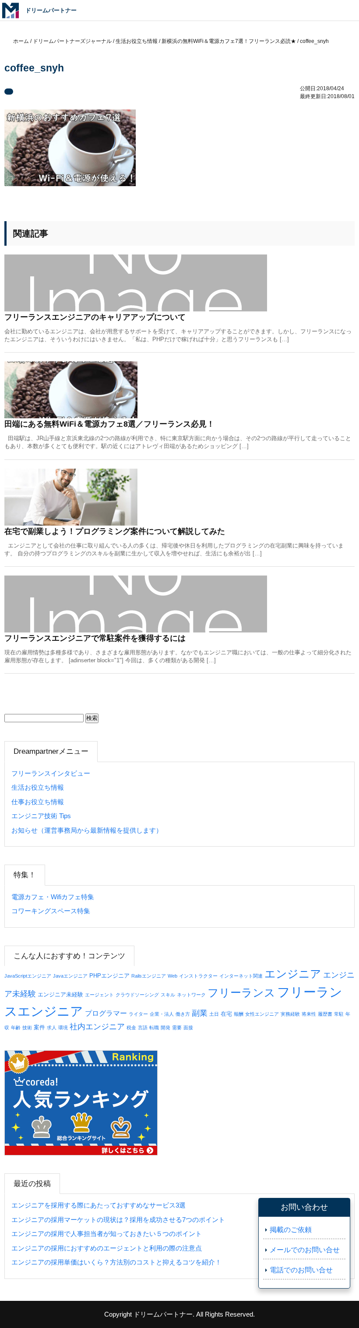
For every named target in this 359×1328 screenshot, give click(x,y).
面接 (188, 1027)
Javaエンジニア (70, 975)
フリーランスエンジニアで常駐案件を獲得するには (95, 638)
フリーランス (241, 993)
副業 (200, 1012)
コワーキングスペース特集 (50, 911)
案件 (39, 1027)
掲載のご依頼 (291, 1229)
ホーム (21, 41)
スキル (168, 994)
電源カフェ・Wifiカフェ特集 (52, 897)
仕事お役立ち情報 (37, 801)
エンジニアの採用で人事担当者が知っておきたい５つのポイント (106, 1233)
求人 (51, 1027)
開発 (165, 1027)
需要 (177, 1027)
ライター (138, 1014)
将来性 (309, 1014)
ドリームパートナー (163, 1314)
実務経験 (290, 1014)
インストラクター (198, 975)
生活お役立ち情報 (37, 787)
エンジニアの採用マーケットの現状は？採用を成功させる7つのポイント (118, 1219)
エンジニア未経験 (60, 994)
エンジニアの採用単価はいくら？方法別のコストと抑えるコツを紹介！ (116, 1262)
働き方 (183, 1014)
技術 (27, 1027)
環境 (63, 1027)
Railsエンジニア (148, 975)
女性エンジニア (262, 1014)
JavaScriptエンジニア (27, 975)
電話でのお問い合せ (301, 1270)
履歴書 (325, 1014)
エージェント (99, 994)
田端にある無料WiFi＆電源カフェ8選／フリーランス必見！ (109, 424)
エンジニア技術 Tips (41, 815)
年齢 (16, 1027)
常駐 (339, 1014)
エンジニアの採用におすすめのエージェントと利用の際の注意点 (106, 1248)
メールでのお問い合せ (305, 1250)
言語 (143, 1027)
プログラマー (106, 1013)
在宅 (226, 1013)
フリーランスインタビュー (50, 773)
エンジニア (292, 974)
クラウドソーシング (137, 994)
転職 (154, 1027)
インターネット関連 (241, 975)
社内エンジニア (97, 1026)
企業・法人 (162, 1014)
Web (172, 975)
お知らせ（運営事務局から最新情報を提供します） (86, 830)
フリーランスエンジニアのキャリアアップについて (95, 317)
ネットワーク (191, 994)
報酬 (238, 1014)
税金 (131, 1027)
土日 (214, 1014)
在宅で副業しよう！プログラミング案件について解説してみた (114, 531)
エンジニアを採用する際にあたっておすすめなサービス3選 (98, 1205)
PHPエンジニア (109, 975)
